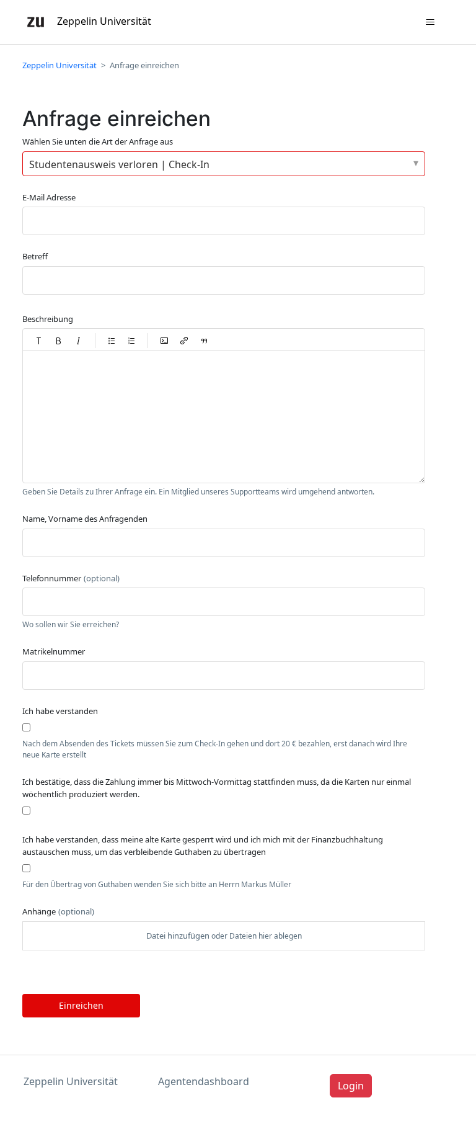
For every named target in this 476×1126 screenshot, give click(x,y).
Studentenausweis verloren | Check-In (119, 164)
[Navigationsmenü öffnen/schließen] (430, 22)
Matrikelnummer (53, 651)
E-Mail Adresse (49, 197)
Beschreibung (47, 318)
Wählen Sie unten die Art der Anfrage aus (97, 141)
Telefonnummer (71, 578)
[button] (39, 340)
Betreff (35, 256)
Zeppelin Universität (59, 65)
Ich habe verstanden (60, 711)
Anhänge (58, 911)
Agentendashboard (203, 1081)
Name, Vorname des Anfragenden (85, 518)
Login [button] (351, 1085)
